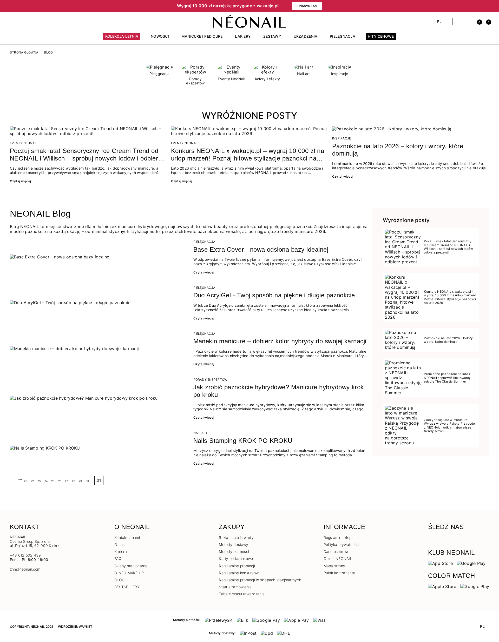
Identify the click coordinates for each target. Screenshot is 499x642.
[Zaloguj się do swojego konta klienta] (468, 21)
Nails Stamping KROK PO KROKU (242, 440)
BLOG (119, 580)
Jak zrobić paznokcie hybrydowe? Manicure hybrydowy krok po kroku (278, 391)
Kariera (120, 551)
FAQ (118, 558)
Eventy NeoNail (23, 143)
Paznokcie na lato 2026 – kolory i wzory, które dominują (397, 150)
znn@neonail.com (25, 569)
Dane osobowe (337, 551)
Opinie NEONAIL (338, 558)
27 (66, 481)
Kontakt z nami (127, 537)
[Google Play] (471, 563)
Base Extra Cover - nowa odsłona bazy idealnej (261, 249)
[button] (99, 6)
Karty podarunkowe (236, 558)
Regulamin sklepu (339, 537)
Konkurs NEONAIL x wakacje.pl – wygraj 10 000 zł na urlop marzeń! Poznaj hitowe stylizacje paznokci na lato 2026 (247, 154)
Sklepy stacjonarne (130, 566)
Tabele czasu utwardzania (242, 594)
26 (59, 481)
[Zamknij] (487, 6)
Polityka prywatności (342, 544)
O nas (119, 544)
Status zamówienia (235, 587)
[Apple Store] (442, 586)
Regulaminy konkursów (239, 573)
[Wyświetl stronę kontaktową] (21, 21)
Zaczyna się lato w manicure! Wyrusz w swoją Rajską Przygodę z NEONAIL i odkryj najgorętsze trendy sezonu (449, 425)
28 (73, 481)
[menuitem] (122, 38)
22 (32, 481)
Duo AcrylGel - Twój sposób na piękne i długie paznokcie (274, 295)
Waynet (85, 626)
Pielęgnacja (204, 242)
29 (80, 481)
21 (25, 481)
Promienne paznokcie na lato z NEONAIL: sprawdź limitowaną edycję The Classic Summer (447, 377)
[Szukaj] (459, 21)
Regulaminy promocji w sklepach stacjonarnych (260, 580)
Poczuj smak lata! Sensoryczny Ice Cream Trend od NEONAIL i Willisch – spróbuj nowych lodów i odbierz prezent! (85, 154)
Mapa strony (334, 566)
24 (46, 481)
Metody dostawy (233, 544)
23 (39, 481)
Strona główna (24, 52)
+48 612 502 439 (25, 555)
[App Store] (440, 563)
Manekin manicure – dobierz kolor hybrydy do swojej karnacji (279, 341)
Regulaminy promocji (237, 566)
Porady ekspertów (210, 380)
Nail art (200, 433)
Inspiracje (341, 138)
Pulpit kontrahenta (339, 573)
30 (87, 481)
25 (52, 481)
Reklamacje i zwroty (236, 537)
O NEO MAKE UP (129, 573)
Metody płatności (234, 551)
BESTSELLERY (127, 587)
